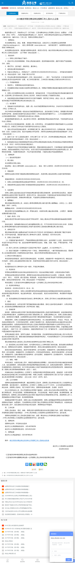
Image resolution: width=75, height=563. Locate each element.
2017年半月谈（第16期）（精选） (15, 544)
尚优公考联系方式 (10, 553)
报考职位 (28, 8)
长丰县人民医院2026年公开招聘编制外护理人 (18, 508)
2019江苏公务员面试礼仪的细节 (14, 525)
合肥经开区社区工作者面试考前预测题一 (17, 492)
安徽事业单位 (24, 13)
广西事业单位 (62, 13)
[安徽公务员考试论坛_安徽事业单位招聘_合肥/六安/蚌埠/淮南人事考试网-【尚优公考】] (37, 3)
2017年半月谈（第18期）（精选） (15, 535)
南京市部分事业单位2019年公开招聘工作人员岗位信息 (29, 440)
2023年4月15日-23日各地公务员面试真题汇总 (18, 528)
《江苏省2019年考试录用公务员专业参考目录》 (21, 454)
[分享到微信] (45, 464)
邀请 (41, 469)
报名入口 (36, 8)
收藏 (34, 469)
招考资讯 (13, 8)
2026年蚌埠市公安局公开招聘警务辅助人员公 (18, 495)
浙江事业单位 (49, 13)
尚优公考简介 (9, 541)
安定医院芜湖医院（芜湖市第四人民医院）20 (18, 514)
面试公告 (59, 8)
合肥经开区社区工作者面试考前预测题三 (17, 486)
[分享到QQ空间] (30, 464)
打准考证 (43, 8)
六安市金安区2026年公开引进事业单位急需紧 (18, 511)
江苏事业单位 (12, 13)
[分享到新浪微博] (34, 464)
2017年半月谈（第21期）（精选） (15, 547)
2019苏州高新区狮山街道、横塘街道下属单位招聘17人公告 (22, 472)
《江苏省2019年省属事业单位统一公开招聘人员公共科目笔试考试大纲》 (30, 457)
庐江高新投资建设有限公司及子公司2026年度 (18, 499)
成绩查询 (51, 8)
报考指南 (20, 8)
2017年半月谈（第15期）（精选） (15, 550)
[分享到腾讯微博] (38, 464)
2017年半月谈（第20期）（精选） (15, 531)
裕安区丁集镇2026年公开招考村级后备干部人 (18, 505)
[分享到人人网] (41, 464)
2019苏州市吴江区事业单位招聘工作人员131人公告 (20, 475)
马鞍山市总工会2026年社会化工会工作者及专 (18, 502)
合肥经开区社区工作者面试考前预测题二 (17, 489)
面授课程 (4, 8)
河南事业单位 (37, 13)
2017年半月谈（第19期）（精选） (15, 538)
